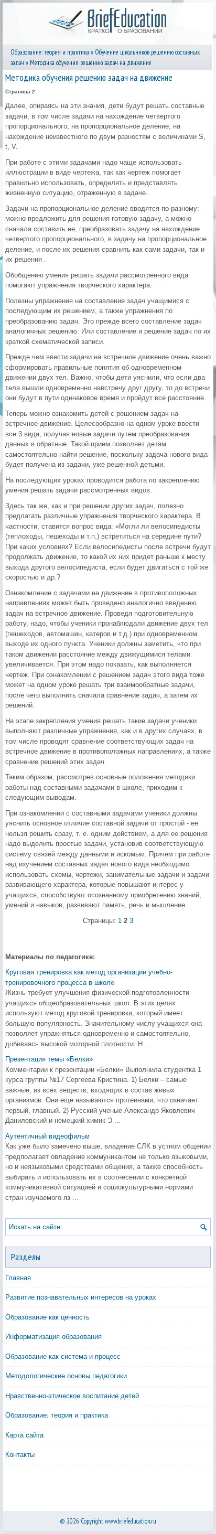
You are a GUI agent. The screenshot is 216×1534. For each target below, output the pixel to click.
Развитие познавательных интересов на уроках (80, 1297)
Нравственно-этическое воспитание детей (72, 1396)
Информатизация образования (53, 1336)
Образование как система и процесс (63, 1356)
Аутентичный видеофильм (47, 1136)
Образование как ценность (47, 1317)
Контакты (20, 1454)
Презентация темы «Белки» (49, 1059)
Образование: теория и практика (49, 52)
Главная (18, 1278)
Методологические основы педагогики (66, 1376)
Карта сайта (24, 1435)
